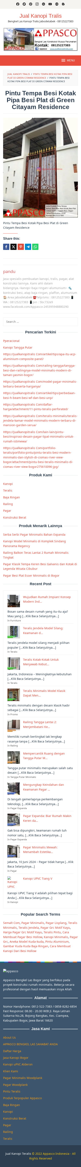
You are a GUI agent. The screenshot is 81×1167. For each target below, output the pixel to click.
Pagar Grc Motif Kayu (55, 928)
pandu (9, 271)
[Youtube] (50, 4)
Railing (8, 504)
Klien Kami (10, 1071)
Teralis (7, 490)
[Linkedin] (43, 4)
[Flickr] (57, 4)
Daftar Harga (12, 1051)
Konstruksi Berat (14, 517)
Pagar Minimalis (32, 923)
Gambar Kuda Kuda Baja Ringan (25, 946)
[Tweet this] (13, 247)
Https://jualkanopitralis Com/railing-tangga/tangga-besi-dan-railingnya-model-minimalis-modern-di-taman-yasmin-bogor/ (39, 370)
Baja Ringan (11, 497)
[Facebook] (18, 4)
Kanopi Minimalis (56, 937)
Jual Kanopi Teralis (18, 1154)
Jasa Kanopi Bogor (15, 1058)
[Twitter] (24, 4)
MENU (71, 60)
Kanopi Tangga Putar (17, 347)
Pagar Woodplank (15, 1085)
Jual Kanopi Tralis (41, 16)
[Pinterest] (30, 4)
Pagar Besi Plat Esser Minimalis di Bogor (31, 575)
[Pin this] (21, 247)
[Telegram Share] (28, 247)
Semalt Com (11, 923)
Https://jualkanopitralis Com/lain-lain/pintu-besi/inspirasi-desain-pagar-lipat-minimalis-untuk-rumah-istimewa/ (38, 436)
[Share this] (6, 247)
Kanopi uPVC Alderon (18, 1064)
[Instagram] (37, 4)
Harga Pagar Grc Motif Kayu (22, 932)
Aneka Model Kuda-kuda (27, 942)
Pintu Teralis (11, 1091)
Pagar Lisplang (56, 923)
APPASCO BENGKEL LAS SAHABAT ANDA (30, 1044)
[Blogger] (63, 4)
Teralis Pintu (52, 932)
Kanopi (8, 484)
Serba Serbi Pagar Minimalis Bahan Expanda (34, 534)
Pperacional (11, 341)
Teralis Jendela (28, 928)
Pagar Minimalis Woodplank (22, 1078)
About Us (9, 1037)
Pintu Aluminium (57, 942)
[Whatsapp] (35, 247)
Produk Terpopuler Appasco (22, 1098)
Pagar (7, 511)
